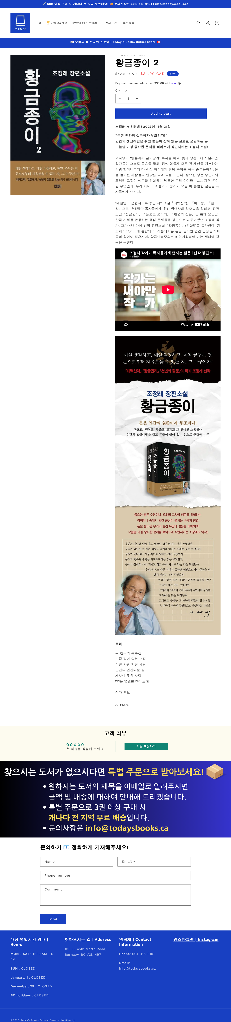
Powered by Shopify (62, 1020)
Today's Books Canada (35, 1020)
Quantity (121, 90)
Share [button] (124, 705)
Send (53, 919)
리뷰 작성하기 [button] (146, 746)
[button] (86, 23)
